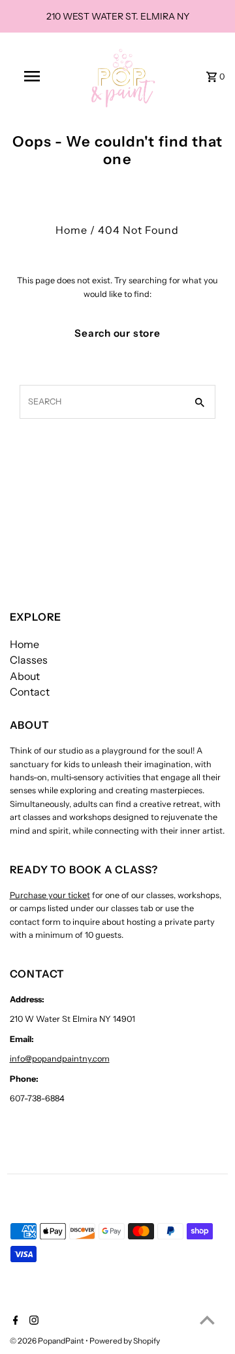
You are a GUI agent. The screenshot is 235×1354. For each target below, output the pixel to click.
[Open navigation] (31, 76)
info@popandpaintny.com (60, 1059)
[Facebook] (14, 1321)
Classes (29, 659)
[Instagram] (32, 1321)
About (25, 676)
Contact (30, 691)
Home (71, 229)
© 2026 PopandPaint (48, 1341)
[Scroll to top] (207, 1319)
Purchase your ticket (50, 895)
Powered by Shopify (124, 1341)
